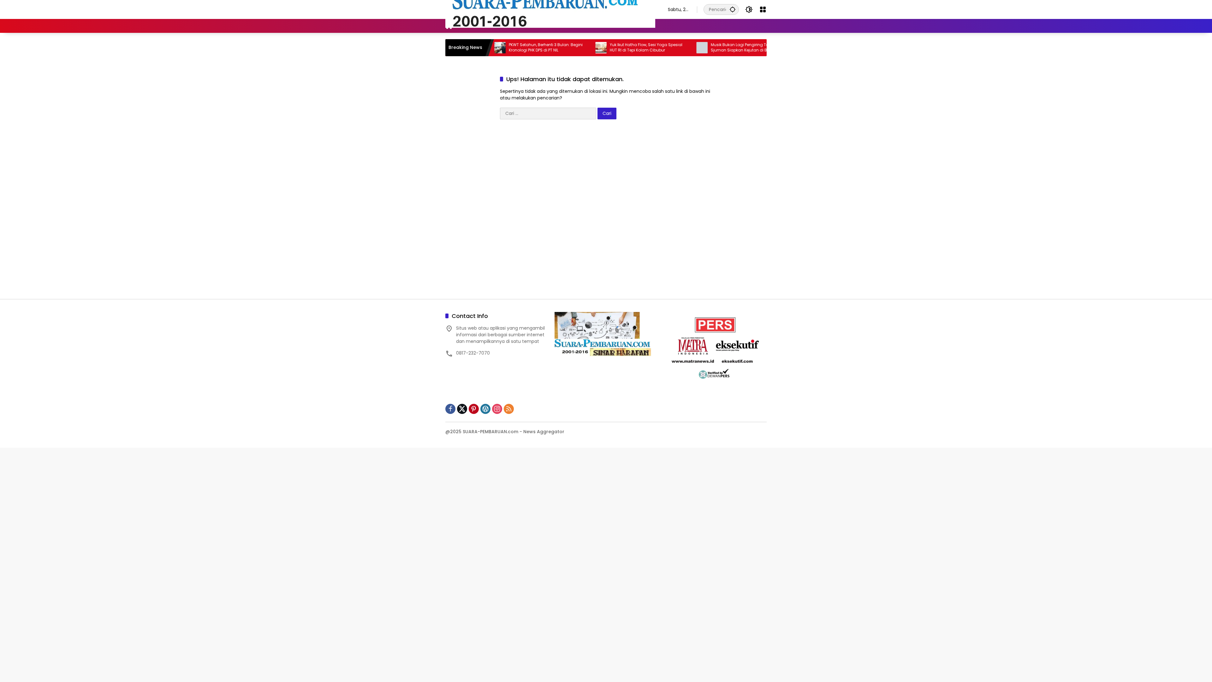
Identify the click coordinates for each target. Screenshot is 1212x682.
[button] (732, 9)
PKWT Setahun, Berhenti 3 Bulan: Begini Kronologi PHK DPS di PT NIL (519, 47)
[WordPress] (485, 409)
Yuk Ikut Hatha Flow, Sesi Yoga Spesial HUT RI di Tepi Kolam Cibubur (619, 47)
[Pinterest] (474, 409)
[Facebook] (450, 409)
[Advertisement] (606, 212)
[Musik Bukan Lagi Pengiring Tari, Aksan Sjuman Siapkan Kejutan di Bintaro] (675, 47)
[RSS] (509, 409)
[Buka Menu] (763, 9)
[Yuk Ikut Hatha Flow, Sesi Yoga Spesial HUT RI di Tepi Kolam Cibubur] (574, 47)
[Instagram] (497, 409)
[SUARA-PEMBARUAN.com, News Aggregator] (550, 9)
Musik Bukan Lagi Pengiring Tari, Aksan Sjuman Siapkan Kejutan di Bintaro (721, 47)
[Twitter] (462, 409)
